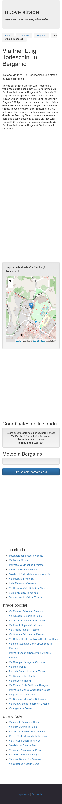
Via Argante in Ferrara (20, 708)
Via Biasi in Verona (19, 560)
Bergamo (41, 35)
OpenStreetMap (39, 340)
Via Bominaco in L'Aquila (22, 676)
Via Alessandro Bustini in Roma (25, 615)
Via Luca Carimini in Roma (23, 726)
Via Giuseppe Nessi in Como (24, 763)
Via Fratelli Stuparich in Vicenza (25, 625)
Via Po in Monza (17, 666)
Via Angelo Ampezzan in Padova (26, 750)
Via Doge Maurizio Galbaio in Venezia (28, 588)
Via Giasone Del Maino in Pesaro (26, 634)
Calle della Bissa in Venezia (23, 592)
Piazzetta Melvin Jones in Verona (26, 564)
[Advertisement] (31, 164)
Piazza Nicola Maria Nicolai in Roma (28, 736)
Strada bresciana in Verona (23, 569)
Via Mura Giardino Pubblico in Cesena (29, 703)
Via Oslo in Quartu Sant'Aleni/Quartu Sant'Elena (34, 639)
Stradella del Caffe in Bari (22, 745)
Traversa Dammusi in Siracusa (25, 759)
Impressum (23, 794)
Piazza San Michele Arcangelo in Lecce (29, 689)
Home (8, 35)
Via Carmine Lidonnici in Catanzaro (27, 699)
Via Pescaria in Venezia (21, 578)
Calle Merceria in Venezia (22, 583)
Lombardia (24, 35)
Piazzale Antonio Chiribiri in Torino (27, 671)
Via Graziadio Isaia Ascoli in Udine (27, 620)
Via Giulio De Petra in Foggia (24, 754)
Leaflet (18, 340)
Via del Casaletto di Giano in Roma (27, 731)
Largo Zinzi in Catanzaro (22, 694)
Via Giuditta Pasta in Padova (24, 629)
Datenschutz (37, 794)
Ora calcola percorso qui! (31, 472)
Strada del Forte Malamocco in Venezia (29, 574)
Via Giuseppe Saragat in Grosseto (27, 662)
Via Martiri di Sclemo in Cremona (26, 611)
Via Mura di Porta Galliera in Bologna (28, 685)
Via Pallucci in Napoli (20, 680)
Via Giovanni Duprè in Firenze (25, 740)
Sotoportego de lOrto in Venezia (25, 597)
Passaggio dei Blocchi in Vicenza (26, 555)
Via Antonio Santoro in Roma (24, 722)
